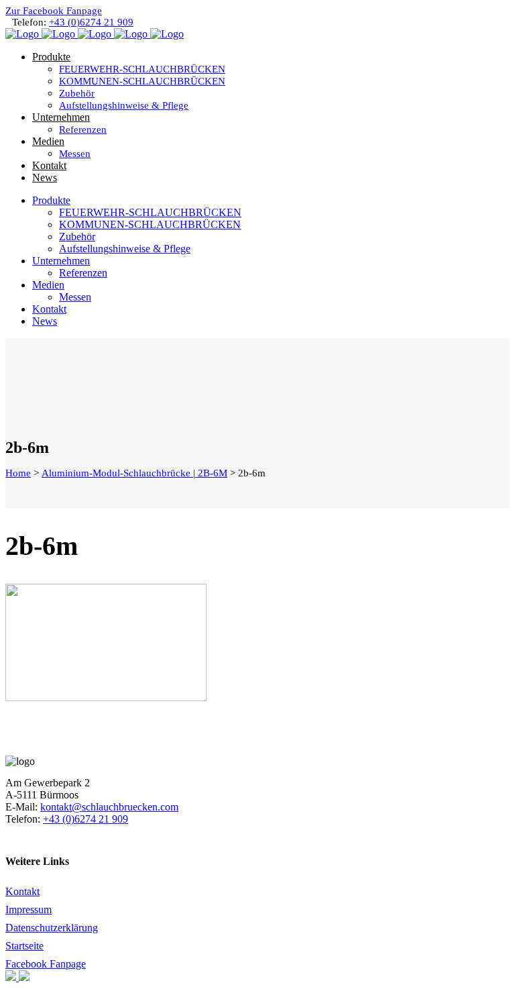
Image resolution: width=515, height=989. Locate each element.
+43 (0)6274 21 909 (91, 22)
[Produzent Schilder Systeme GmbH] (12, 977)
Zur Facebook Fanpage (53, 10)
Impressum (28, 909)
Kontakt (22, 891)
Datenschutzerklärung (51, 927)
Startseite (24, 945)
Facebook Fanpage (45, 964)
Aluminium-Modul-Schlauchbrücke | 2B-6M (134, 473)
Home (18, 473)
